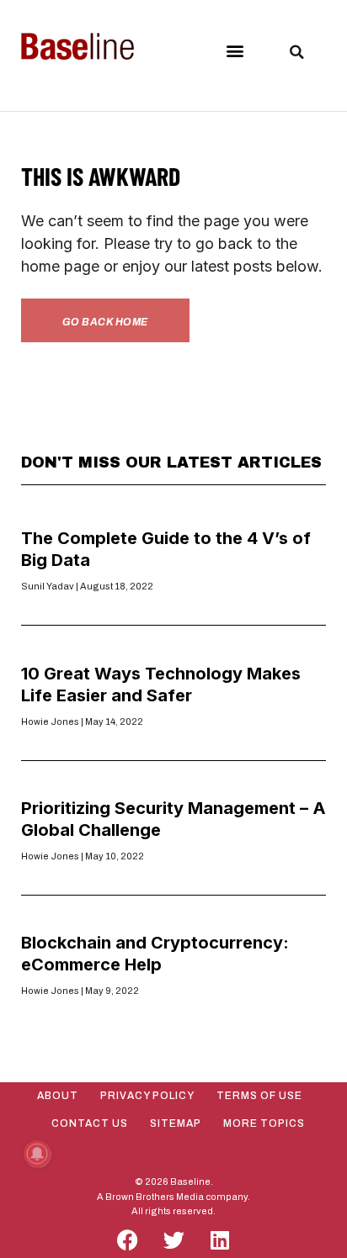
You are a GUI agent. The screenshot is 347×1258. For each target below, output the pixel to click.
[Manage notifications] (37, 1153)
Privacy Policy (147, 1096)
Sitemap (175, 1123)
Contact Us (89, 1123)
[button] (234, 50)
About (57, 1096)
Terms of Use (259, 1096)
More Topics (264, 1123)
